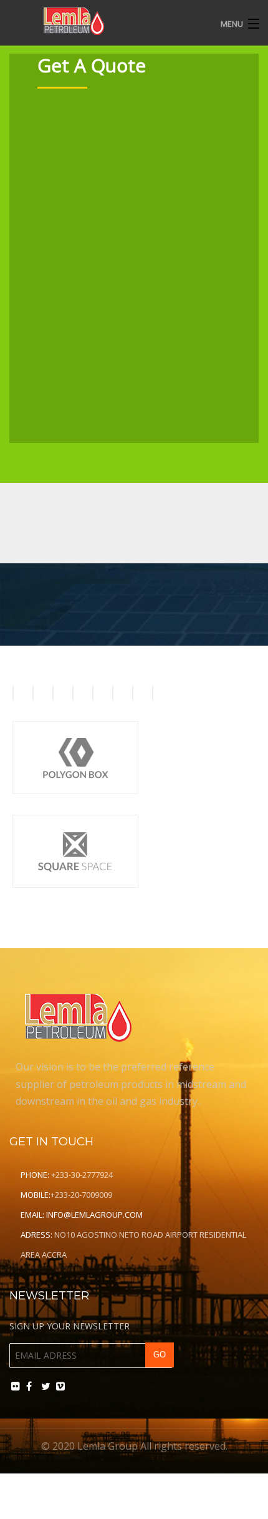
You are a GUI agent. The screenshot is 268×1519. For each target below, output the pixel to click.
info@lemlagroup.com (94, 1214)
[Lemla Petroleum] (107, 21)
